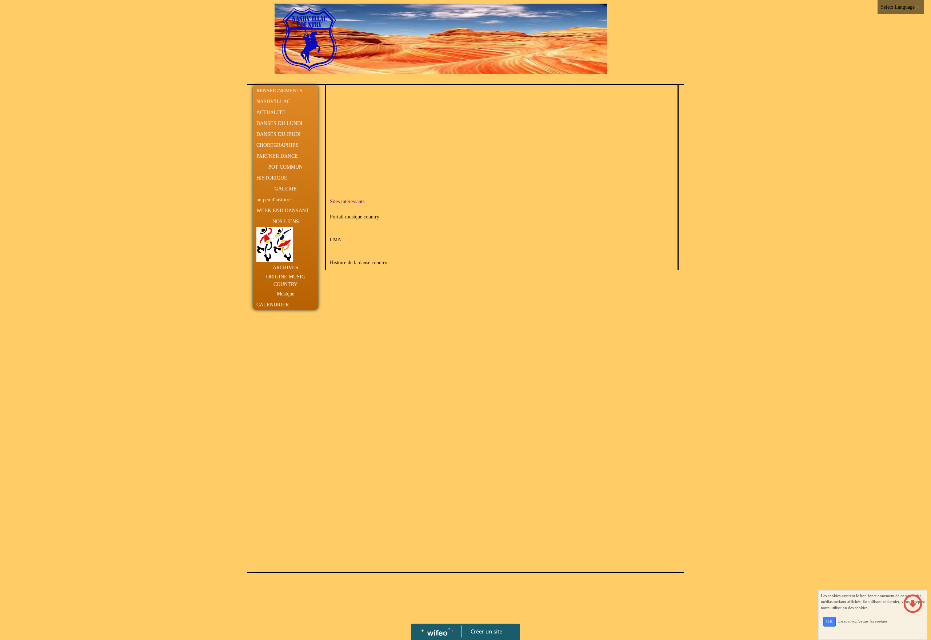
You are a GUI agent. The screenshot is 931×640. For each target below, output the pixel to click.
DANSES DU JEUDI (278, 134)
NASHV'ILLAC (273, 101)
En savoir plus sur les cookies (862, 621)
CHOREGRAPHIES (277, 145)
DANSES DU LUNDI (279, 123)
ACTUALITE (270, 112)
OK (829, 621)
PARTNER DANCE (277, 156)
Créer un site (486, 631)
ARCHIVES (285, 267)
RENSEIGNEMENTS (279, 90)
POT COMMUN (285, 167)
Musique (285, 294)
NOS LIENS (285, 221)
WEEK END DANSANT (282, 210)
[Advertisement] (283, 459)
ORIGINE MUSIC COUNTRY (285, 280)
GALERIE (286, 189)
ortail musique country (356, 217)
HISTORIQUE (271, 178)
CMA (335, 239)
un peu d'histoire (273, 199)
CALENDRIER (272, 304)
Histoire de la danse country (358, 262)
